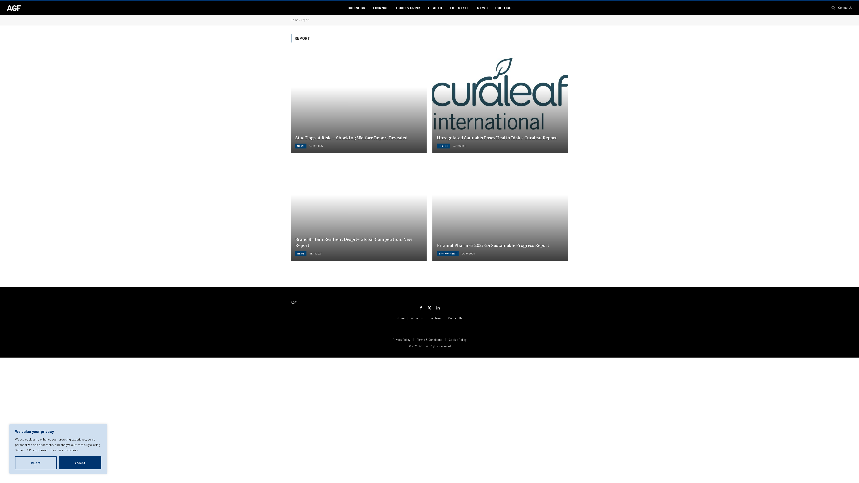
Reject (36, 463)
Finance (381, 8)
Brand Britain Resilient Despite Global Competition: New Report (353, 242)
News (482, 8)
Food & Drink (408, 8)
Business (356, 8)
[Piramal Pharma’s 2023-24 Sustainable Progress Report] (500, 210)
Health (435, 8)
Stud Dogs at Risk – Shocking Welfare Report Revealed (351, 137)
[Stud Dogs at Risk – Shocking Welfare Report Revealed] (359, 102)
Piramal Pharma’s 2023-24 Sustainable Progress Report (493, 245)
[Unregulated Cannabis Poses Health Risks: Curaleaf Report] (500, 102)
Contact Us (845, 7)
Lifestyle (460, 8)
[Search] (833, 8)
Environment (448, 253)
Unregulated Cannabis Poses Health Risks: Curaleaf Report (497, 137)
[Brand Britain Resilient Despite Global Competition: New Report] (359, 210)
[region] (58, 449)
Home (294, 20)
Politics (503, 8)
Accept (79, 463)
